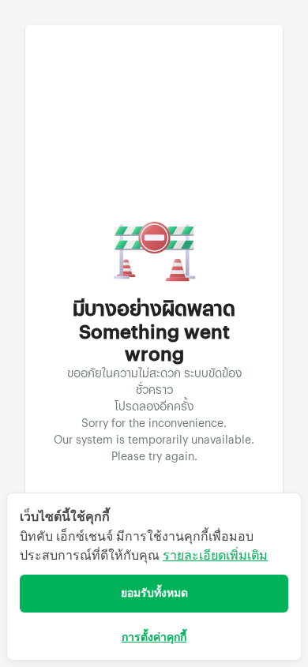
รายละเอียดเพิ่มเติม (215, 555)
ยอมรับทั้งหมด (154, 593)
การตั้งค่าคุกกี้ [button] (154, 637)
